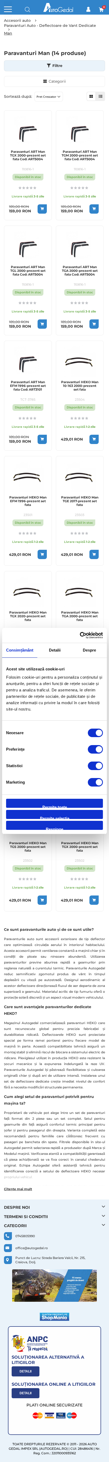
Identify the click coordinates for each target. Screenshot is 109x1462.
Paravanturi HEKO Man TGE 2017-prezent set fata (79, 501)
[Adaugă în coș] (42, 209)
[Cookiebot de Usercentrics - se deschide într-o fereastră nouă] (80, 635)
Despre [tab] (89, 650)
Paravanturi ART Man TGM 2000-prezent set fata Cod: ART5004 (80, 155)
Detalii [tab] (55, 650)
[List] (100, 96)
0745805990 (25, 1236)
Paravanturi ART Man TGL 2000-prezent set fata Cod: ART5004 (28, 270)
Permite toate (54, 806)
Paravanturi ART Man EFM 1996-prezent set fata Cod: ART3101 (28, 385)
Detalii (25, 1371)
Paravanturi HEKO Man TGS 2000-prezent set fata (28, 846)
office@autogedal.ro (31, 1248)
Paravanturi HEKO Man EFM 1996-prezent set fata (28, 501)
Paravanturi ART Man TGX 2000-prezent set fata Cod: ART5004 (28, 155)
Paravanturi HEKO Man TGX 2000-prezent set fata (79, 846)
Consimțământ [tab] (19, 650)
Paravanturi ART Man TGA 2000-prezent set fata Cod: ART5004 (80, 270)
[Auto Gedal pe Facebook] (54, 1285)
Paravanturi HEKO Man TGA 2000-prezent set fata (79, 616)
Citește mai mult (18, 1189)
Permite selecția (54, 817)
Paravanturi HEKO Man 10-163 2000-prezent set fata (79, 385)
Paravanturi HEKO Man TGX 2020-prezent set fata (28, 616)
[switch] (95, 750)
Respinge (54, 828)
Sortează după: (18, 96)
